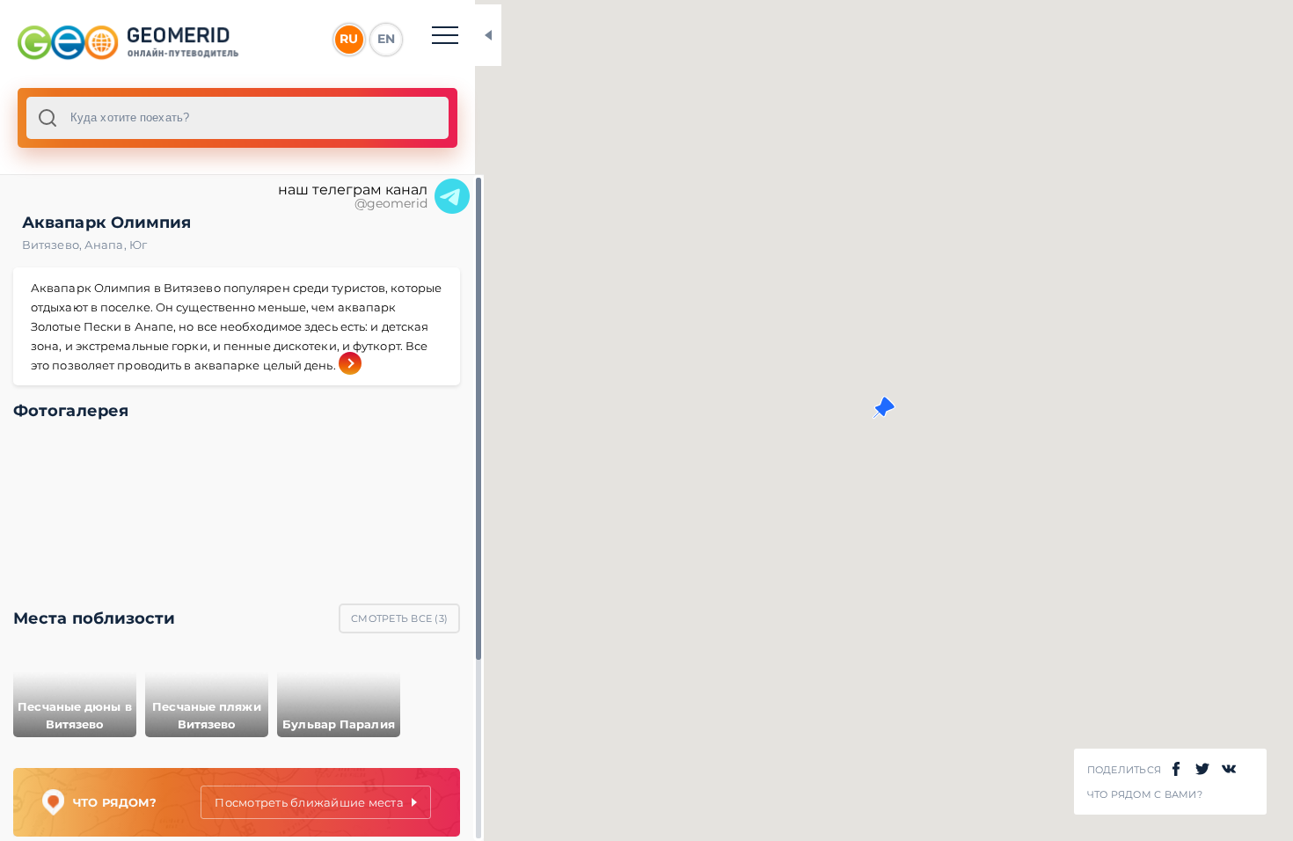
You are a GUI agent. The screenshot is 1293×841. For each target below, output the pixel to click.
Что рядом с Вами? (1144, 795)
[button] (884, 407)
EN (386, 39)
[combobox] (237, 118)
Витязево (53, 245)
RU (349, 39)
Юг (138, 245)
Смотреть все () (399, 618)
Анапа (106, 245)
